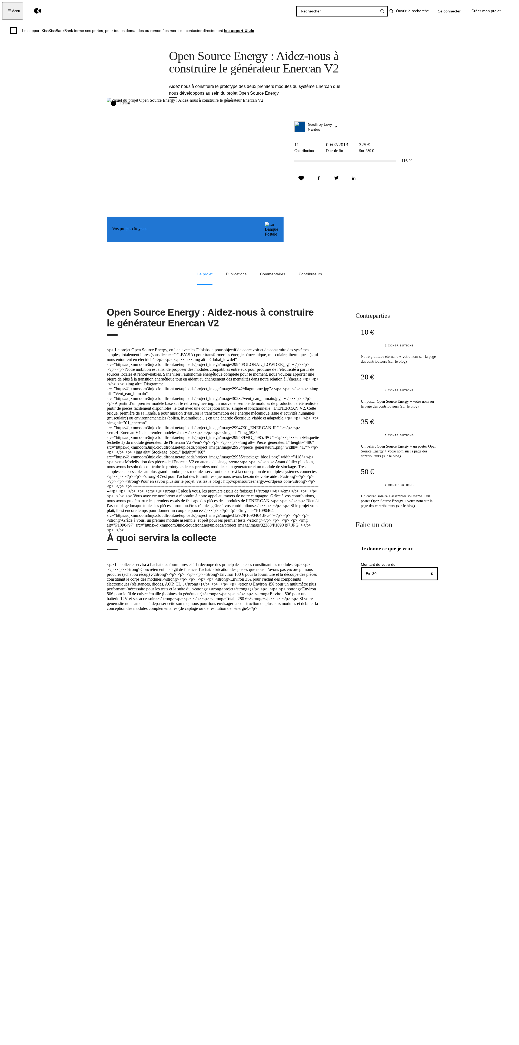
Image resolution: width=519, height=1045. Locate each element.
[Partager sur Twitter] (336, 178)
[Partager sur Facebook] (318, 178)
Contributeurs (310, 274)
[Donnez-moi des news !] (301, 178)
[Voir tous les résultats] (382, 11)
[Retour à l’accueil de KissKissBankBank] (33, 11)
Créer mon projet (486, 11)
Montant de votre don (379, 564)
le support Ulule (239, 30)
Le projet (204, 274)
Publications (236, 274)
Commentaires (272, 274)
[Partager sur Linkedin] (354, 178)
